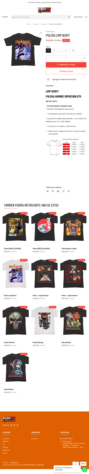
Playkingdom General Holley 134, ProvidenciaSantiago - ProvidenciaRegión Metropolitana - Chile (74, 444)
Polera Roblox (66, 342)
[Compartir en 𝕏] (53, 191)
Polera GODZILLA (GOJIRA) (12, 248)
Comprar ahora (66, 71)
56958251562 (68, 439)
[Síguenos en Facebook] (14, 425)
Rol (4, 444)
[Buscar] (69, 17)
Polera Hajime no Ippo (69, 248)
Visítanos (72, 2)
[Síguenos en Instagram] (11, 425)
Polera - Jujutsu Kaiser (41, 295)
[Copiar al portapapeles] (68, 191)
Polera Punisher (9, 342)
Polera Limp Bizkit (10, 295)
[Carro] (86, 17)
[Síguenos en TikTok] (17, 425)
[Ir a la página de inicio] (44, 10)
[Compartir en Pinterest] (63, 191)
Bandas (43, 24)
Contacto (6, 439)
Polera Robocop (38, 342)
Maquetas (6, 450)
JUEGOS (6, 441)
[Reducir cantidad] (48, 58)
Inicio (28, 24)
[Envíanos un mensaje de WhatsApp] (84, 469)
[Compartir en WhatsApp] (58, 191)
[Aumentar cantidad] (84, 58)
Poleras (35, 24)
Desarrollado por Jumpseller (34, 465)
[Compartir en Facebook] (47, 191)
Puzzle (5, 453)
